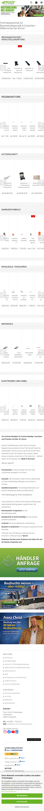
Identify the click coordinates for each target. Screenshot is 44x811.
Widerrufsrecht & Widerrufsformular (17, 668)
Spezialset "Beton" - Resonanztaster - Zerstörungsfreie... (31, 71)
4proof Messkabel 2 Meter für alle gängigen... (32, 412)
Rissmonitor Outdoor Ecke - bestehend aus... (24, 128)
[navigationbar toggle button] (41, 2)
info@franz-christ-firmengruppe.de (19, 724)
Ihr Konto (8, 696)
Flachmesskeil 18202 (29, 354)
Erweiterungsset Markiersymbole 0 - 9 (17, 240)
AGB (6, 674)
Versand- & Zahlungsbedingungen (17, 664)
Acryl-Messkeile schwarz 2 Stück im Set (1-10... (6, 355)
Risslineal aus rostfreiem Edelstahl (24, 298)
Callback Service (10, 681)
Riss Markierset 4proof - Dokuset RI (32, 241)
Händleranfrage (10, 661)
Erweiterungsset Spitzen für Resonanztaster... (19, 70)
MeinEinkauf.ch (10, 671)
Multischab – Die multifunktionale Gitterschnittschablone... (25, 185)
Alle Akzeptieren (22, 795)
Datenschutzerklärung (9, 791)
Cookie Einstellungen (12, 684)
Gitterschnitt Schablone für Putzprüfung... (7, 185)
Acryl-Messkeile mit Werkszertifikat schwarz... (19, 355)
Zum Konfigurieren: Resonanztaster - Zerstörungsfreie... (9, 71)
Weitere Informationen (22, 807)
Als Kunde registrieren (12, 693)
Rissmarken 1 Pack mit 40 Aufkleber (7, 298)
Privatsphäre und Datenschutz (15, 677)
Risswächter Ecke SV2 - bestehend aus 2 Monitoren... (33, 128)
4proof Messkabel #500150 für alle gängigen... (24, 412)
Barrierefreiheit (10, 703)
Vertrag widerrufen (34, 739)
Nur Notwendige (22, 801)
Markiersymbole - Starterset (8, 239)
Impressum (9, 658)
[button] (3, 68)
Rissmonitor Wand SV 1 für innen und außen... (7, 128)
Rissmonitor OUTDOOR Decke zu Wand (16, 128)
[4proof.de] (7, 2)
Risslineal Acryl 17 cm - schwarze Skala (32, 298)
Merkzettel (8, 700)
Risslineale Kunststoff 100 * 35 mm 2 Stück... (15, 298)
